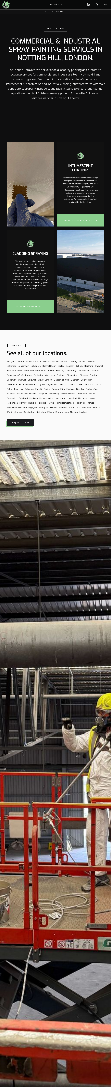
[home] (7, 5)
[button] (55, 5)
